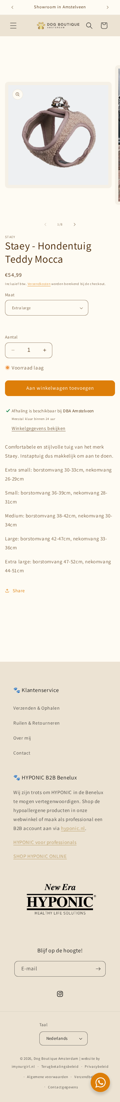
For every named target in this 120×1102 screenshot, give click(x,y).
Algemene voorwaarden (47, 1076)
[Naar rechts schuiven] (74, 224)
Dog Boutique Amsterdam (56, 1058)
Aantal (11, 337)
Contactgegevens (63, 1087)
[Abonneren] (98, 969)
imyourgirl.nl (23, 1066)
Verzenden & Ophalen (36, 708)
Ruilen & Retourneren (36, 723)
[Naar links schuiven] (45, 224)
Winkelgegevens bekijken (39, 428)
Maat (10, 295)
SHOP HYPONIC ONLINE (40, 856)
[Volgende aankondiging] (107, 7)
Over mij (22, 738)
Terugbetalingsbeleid (60, 1066)
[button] (13, 25)
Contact (21, 753)
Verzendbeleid (86, 1076)
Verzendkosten (39, 284)
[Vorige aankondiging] (12, 7)
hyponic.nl (73, 828)
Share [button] (19, 591)
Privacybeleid (96, 1066)
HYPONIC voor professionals (45, 842)
